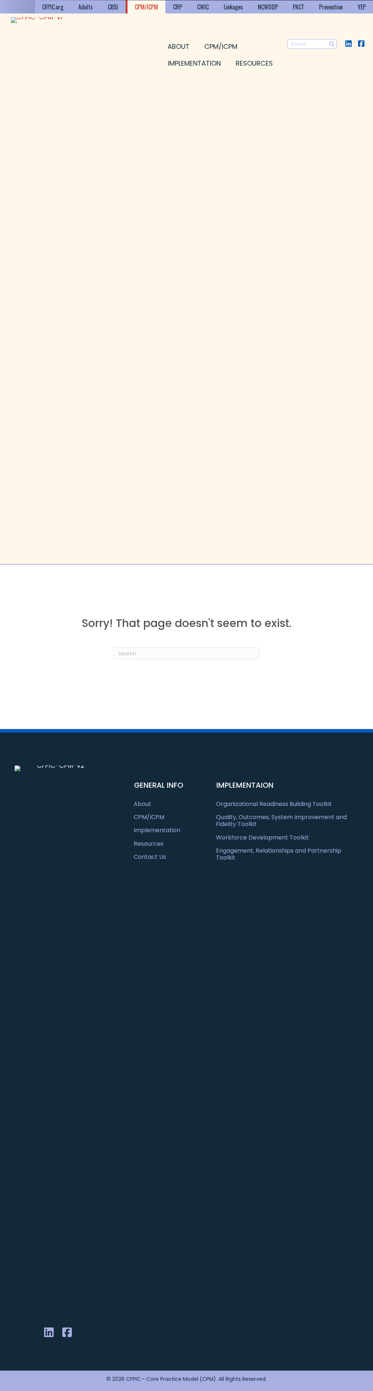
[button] (348, 43)
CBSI (113, 7)
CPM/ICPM (146, 7)
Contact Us (150, 857)
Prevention (331, 7)
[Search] (331, 43)
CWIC (203, 7)
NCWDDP (268, 7)
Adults (85, 7)
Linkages (233, 7)
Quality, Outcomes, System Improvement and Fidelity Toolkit (281, 820)
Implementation (194, 63)
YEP (362, 7)
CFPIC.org (52, 7)
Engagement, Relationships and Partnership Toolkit (278, 854)
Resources (254, 63)
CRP (177, 7)
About (178, 46)
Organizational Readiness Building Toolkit (274, 804)
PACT (298, 7)
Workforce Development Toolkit (262, 837)
